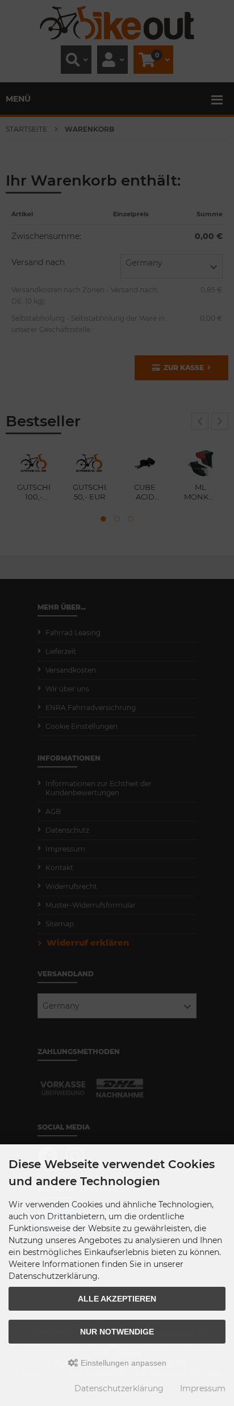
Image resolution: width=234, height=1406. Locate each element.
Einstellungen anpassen (122, 1362)
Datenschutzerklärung (119, 1388)
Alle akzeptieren (117, 1298)
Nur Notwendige (117, 1331)
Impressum (202, 1388)
